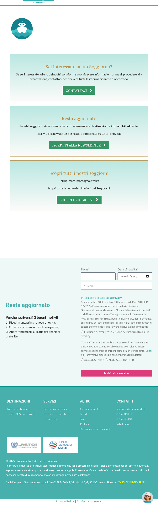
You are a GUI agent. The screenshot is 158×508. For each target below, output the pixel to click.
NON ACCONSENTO (122, 360)
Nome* (85, 269)
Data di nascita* (128, 269)
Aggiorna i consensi (89, 501)
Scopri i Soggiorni (77, 200)
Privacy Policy (65, 501)
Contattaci (77, 90)
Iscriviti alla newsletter (77, 145)
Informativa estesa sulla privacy (101, 297)
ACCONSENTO (94, 360)
